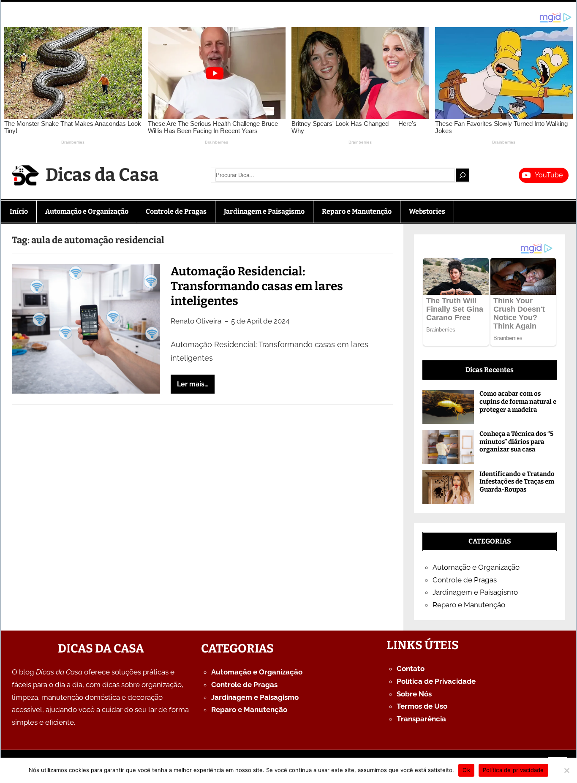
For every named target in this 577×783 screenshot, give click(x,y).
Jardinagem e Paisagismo (475, 592)
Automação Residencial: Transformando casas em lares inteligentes (257, 286)
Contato (411, 668)
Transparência (421, 719)
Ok (466, 770)
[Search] (462, 175)
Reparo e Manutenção (469, 605)
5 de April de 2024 (260, 321)
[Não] (566, 770)
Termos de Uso (422, 706)
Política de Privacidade (436, 681)
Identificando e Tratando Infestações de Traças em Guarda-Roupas (517, 482)
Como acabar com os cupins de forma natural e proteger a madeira (517, 401)
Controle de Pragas (465, 580)
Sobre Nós (414, 694)
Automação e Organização (476, 567)
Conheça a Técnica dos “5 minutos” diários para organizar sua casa (516, 442)
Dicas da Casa (102, 174)
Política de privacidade (513, 770)
